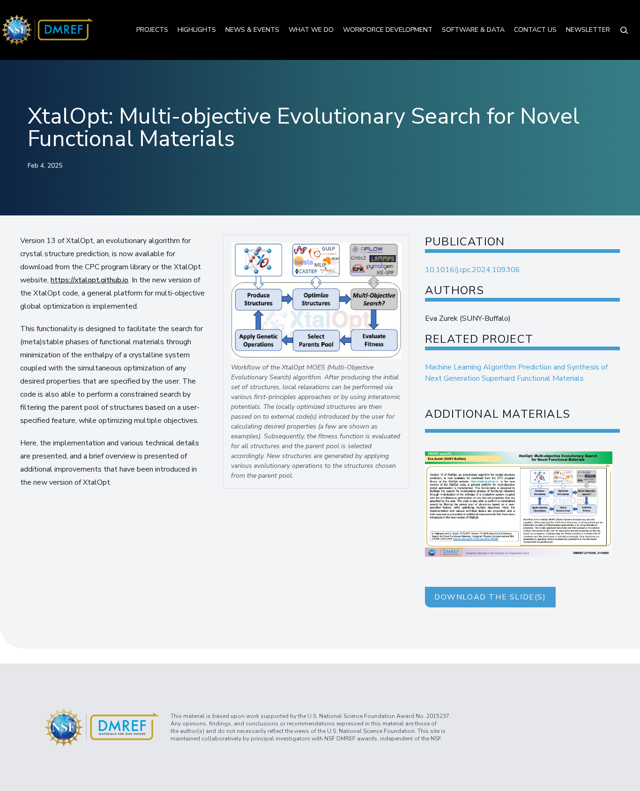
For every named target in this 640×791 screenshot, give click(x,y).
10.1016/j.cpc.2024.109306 (472, 270)
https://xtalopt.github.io (89, 280)
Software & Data (473, 29)
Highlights (197, 29)
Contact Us (535, 29)
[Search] (624, 30)
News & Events (252, 29)
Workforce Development (387, 29)
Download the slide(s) (490, 597)
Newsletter (588, 29)
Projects (152, 29)
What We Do (311, 29)
